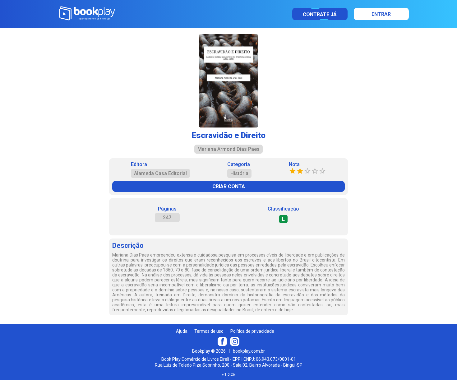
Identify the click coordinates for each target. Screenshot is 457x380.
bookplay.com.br (249, 351)
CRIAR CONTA (228, 186)
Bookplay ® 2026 (209, 351)
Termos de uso (209, 331)
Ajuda (181, 331)
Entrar (381, 14)
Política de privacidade (252, 331)
